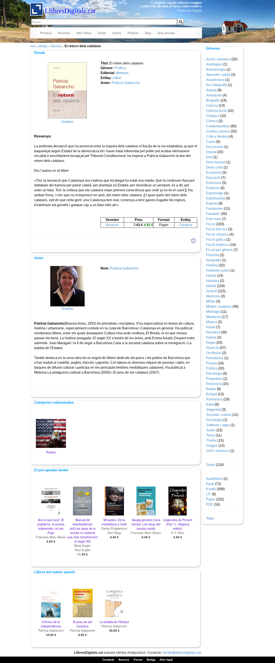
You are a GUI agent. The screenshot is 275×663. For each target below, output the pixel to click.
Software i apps (218, 425)
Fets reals (213, 219)
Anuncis (123, 659)
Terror (210, 435)
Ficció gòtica (215, 239)
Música (211, 322)
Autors (116, 33)
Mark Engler (82, 545)
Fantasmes (214, 208)
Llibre (117, 78)
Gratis (102, 33)
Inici (32, 46)
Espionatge (214, 193)
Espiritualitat (215, 198)
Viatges (212, 445)
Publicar (133, 33)
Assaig (211, 90)
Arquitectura (215, 80)
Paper (210, 499)
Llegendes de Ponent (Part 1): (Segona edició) (177, 524)
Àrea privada (166, 33)
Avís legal (166, 659)
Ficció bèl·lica (216, 229)
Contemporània (218, 126)
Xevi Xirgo (114, 533)
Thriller (211, 440)
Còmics (212, 121)
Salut (210, 404)
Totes (210, 518)
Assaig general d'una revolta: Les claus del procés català (145, 524)
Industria (212, 281)
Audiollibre (214, 479)
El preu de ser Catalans (82, 624)
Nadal (210, 327)
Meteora (122, 73)
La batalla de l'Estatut (114, 622)
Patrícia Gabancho (126, 83)
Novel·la (212, 348)
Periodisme (214, 358)
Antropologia (216, 69)
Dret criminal (215, 162)
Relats (211, 389)
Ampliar (67, 121)
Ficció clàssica (217, 234)
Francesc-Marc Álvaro (51, 537)
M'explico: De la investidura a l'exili (114, 522)
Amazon (112, 225)
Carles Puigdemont (114, 528)
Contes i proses (218, 131)
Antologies (214, 64)
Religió (211, 394)
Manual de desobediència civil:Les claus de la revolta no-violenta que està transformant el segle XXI (82, 530)
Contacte (108, 659)
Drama (211, 152)
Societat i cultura (218, 415)
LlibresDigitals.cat (70, 11)
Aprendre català (218, 74)
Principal (46, 33)
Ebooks (56, 46)
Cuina (210, 141)
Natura (211, 337)
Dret (209, 157)
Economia (214, 172)
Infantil (211, 286)
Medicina (213, 296)
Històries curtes (218, 270)
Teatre (210, 430)
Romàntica (214, 399)
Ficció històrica (217, 244)
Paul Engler (82, 550)
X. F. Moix (177, 533)
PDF (209, 504)
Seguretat (213, 409)
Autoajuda (214, 95)
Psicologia (214, 373)
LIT (208, 494)
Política (120, 68)
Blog (148, 33)
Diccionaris (214, 147)
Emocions (213, 183)
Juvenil (211, 291)
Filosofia (212, 255)
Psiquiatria (214, 378)
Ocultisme (213, 353)
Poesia (211, 363)
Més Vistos (83, 33)
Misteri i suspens (219, 306)
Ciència (212, 105)
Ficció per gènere (219, 250)
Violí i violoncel (217, 451)
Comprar (185, 225)
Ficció (210, 224)
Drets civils (214, 167)
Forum (138, 659)
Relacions (214, 384)
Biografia (213, 100)
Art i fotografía (216, 85)
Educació (213, 177)
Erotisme (213, 188)
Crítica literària (217, 136)
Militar (210, 301)
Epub (210, 484)
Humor (211, 275)
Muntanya (213, 317)
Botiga (43, 46)
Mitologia (213, 311)
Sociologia (214, 420)
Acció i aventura (218, 59)
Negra (210, 342)
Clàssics (212, 116)
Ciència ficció (216, 111)
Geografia (213, 260)
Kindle (211, 489)
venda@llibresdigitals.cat (182, 652)
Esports (212, 203)
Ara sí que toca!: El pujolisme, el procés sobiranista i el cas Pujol (50, 526)
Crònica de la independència (51, 624)
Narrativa (213, 332)
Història (212, 265)
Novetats (64, 33)
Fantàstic (213, 214)
